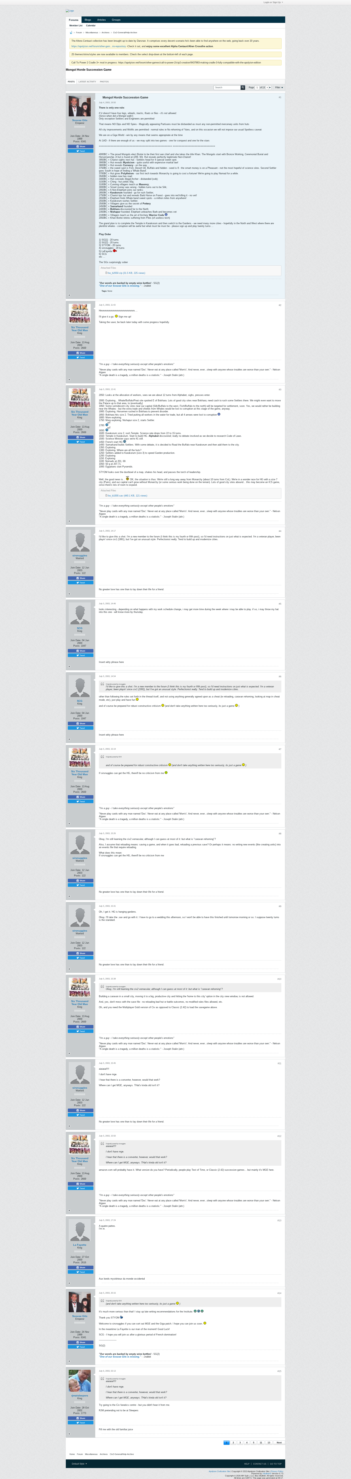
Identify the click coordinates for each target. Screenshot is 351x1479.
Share (82, 146)
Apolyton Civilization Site (219, 1471)
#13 (279, 1220)
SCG (79, 628)
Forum (79, 32)
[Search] (243, 87)
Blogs (88, 19)
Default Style (78, 1464)
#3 (280, 389)
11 (261, 1442)
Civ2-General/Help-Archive (125, 32)
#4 (280, 531)
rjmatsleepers (79, 1395)
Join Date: (75, 136)
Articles (101, 19)
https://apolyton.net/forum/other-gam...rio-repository (98, 46)
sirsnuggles (79, 555)
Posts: (76, 141)
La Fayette (79, 1244)
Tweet (82, 150)
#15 (279, 1371)
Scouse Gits (79, 120)
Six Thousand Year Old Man (79, 329)
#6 (280, 676)
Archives (106, 32)
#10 (279, 979)
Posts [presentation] (71, 82)
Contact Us (259, 1464)
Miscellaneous (92, 32)
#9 (280, 906)
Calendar (91, 25)
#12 (279, 1136)
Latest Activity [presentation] (87, 82)
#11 (279, 1063)
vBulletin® (267, 1473)
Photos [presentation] (104, 82)
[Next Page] (270, 87)
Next (279, 1442)
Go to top (276, 1464)
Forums (73, 19)
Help (246, 1464)
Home (72, 1454)
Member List (75, 25)
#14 (279, 1293)
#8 (280, 833)
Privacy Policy (277, 1471)
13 (269, 1442)
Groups (116, 19)
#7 (280, 749)
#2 (280, 305)
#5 (280, 604)
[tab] (71, 81)
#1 (280, 97)
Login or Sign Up (272, 2)
